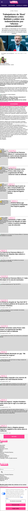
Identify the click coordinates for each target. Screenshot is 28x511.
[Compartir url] (1, 72)
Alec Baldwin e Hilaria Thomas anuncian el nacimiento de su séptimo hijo (12, 97)
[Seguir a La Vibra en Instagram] (8, 481)
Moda (1, 451)
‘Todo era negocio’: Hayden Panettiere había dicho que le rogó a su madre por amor (13, 403)
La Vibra (11, 10)
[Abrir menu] (1, 2)
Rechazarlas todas (15, 504)
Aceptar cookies (15, 508)
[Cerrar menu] (1, 467)
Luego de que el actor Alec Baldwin (8, 74)
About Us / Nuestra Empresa (6, 452)
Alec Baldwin (3, 139)
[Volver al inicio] (4, 463)
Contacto (2, 453)
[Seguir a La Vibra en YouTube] (11, 481)
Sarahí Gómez (5, 63)
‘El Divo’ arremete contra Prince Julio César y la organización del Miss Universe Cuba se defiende (12, 329)
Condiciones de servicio (19, 107)
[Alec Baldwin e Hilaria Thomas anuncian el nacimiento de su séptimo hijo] (7, 94)
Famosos (4, 5)
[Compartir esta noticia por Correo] (11, 65)
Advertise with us (4, 457)
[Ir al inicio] (14, 441)
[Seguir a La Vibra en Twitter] (4, 481)
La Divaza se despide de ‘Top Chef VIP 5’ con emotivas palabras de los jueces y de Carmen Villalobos (14, 303)
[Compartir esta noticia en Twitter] (8, 65)
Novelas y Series (21, 5)
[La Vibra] (14, 2)
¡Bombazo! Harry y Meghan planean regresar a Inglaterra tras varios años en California (13, 429)
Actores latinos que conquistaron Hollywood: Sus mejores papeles (19, 204)
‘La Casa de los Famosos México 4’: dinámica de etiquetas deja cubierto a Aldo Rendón (12, 254)
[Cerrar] (25, 489)
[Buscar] (2, 472)
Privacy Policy (3, 454)
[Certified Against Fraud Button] (4, 459)
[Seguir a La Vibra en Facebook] (1, 481)
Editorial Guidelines (4, 455)
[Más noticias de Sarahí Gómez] (3, 57)
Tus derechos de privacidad (15, 501)
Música (1, 450)
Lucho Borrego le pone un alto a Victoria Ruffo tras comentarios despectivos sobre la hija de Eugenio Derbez (16, 189)
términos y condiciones (19, 108)
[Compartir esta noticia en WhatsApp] (1, 65)
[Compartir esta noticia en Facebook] (4, 65)
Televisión (11, 5)
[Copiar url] (3, 69)
